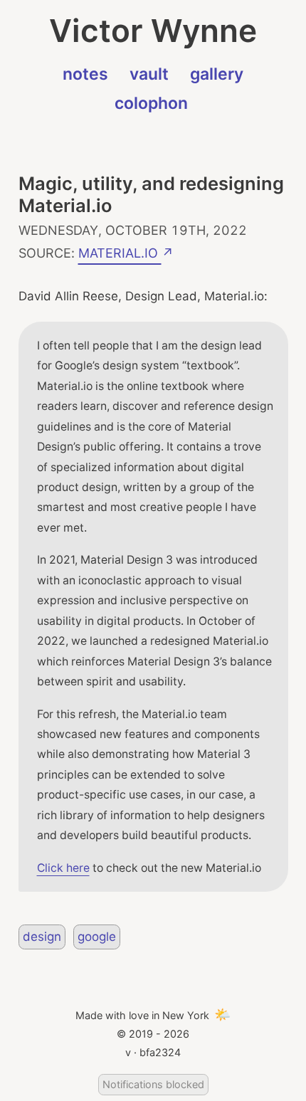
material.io (120, 251)
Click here (63, 868)
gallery (216, 74)
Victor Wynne (153, 30)
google (97, 936)
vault (149, 74)
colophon (151, 103)
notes (85, 74)
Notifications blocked (153, 1084)
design (42, 936)
